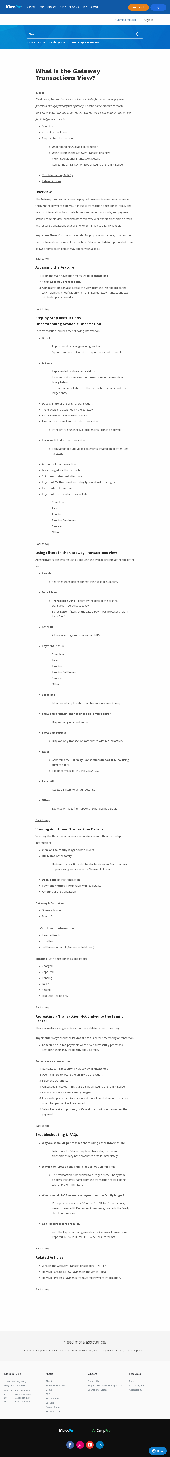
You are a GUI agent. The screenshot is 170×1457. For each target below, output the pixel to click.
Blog (84, 6)
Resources (135, 1373)
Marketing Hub (137, 1385)
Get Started (138, 7)
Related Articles (51, 181)
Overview (47, 126)
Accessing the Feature (55, 132)
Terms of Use (53, 1411)
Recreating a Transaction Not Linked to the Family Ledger (88, 164)
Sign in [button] (148, 20)
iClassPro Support (36, 42)
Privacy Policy (53, 1406)
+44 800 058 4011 (23, 1397)
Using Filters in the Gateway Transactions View (81, 153)
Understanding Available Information (75, 147)
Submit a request (125, 20)
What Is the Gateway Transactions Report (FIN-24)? (74, 1266)
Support (51, 6)
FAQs (41, 6)
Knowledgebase (57, 42)
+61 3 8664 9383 (23, 1394)
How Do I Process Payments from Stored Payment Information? (81, 1278)
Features (30, 6)
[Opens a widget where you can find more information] (157, 1451)
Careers (50, 1402)
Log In (158, 7)
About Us (74, 6)
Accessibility (135, 1389)
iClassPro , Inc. (12, 1373)
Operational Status (97, 1389)
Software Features (55, 1385)
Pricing (62, 6)
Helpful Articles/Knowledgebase (104, 1385)
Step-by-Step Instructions (58, 138)
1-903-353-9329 (22, 1401)
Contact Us (93, 1381)
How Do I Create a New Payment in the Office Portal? (75, 1272)
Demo (49, 1389)
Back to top (42, 258)
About (49, 1373)
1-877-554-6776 (22, 1390)
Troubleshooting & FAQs (57, 175)
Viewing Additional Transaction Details (76, 158)
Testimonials (52, 1398)
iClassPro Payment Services (84, 42)
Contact (94, 6)
